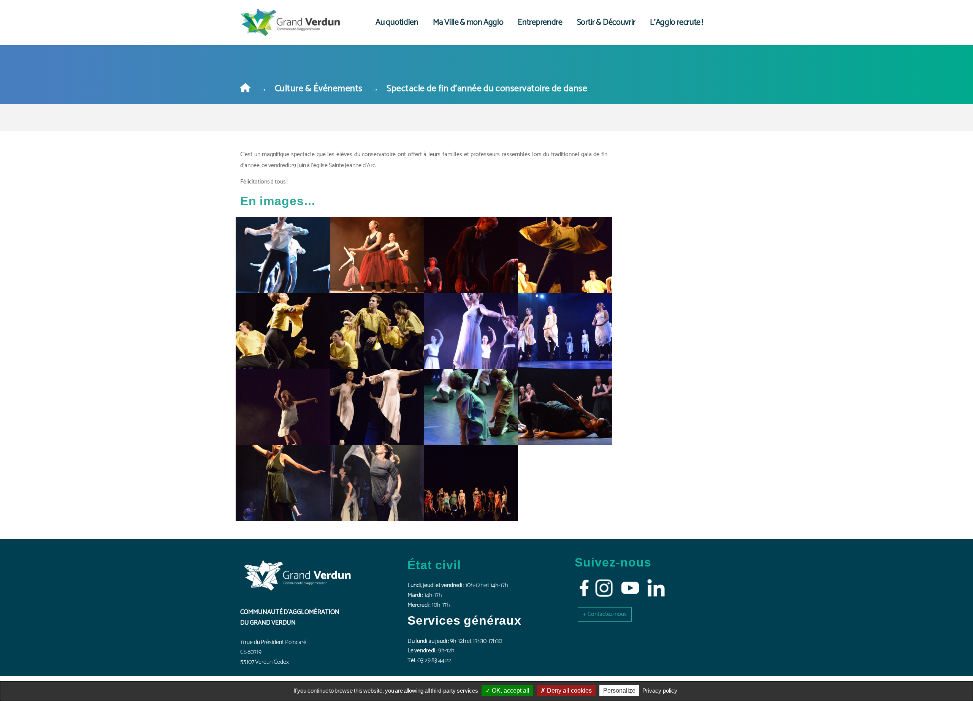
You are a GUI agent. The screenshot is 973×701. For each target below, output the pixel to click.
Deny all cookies (568, 690)
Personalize (619, 690)
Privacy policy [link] (659, 690)
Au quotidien (397, 22)
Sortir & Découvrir (606, 22)
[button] (605, 614)
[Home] (245, 88)
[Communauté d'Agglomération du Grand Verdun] (290, 22)
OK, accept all (509, 690)
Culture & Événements (319, 88)
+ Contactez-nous (605, 614)
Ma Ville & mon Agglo (468, 22)
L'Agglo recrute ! (676, 22)
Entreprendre (540, 22)
